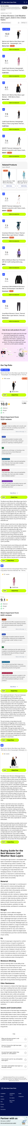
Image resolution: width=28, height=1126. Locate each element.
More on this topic (20, 431)
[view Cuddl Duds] (7, 61)
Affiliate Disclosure (5, 22)
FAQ (2, 1101)
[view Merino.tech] (7, 35)
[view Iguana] (9, 175)
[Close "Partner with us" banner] (26, 1117)
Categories (21, 1096)
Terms (2, 1106)
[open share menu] (19, 23)
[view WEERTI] (7, 141)
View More (13, 493)
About (2, 1096)
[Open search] (24, 2)
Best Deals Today (12, 1101)
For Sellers (12, 1098)
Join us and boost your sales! (8, 1123)
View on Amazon (14, 49)
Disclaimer (3, 1109)
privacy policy (3, 9)
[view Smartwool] (7, 226)
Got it (24, 7)
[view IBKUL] (7, 253)
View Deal (9, 186)
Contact (2, 1099)
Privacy (2, 1104)
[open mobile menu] (26, 2)
